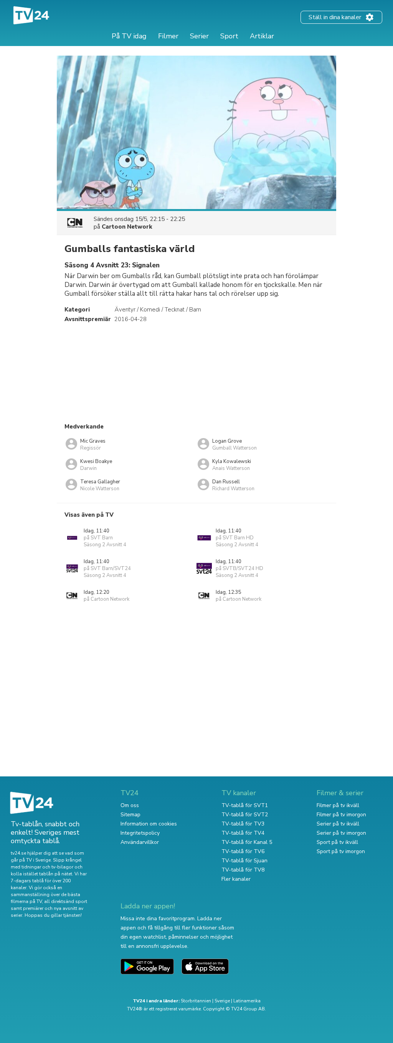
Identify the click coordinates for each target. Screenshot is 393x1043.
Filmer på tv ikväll (338, 805)
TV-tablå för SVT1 (244, 805)
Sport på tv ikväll (337, 842)
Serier (199, 36)
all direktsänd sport (65, 901)
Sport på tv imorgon (341, 851)
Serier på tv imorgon (341, 833)
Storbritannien (196, 1001)
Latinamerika (247, 1001)
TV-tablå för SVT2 (244, 814)
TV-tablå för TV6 (242, 851)
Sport (229, 36)
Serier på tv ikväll (338, 823)
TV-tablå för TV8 (242, 869)
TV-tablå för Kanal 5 (246, 842)
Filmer (168, 36)
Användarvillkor (140, 842)
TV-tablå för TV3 (242, 823)
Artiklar (262, 36)
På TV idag (129, 36)
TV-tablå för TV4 (242, 833)
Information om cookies (149, 823)
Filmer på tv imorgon (341, 814)
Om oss (130, 805)
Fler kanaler (236, 879)
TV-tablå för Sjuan (244, 860)
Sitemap (130, 814)
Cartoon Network (127, 227)
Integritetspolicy (140, 833)
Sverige (222, 1001)
